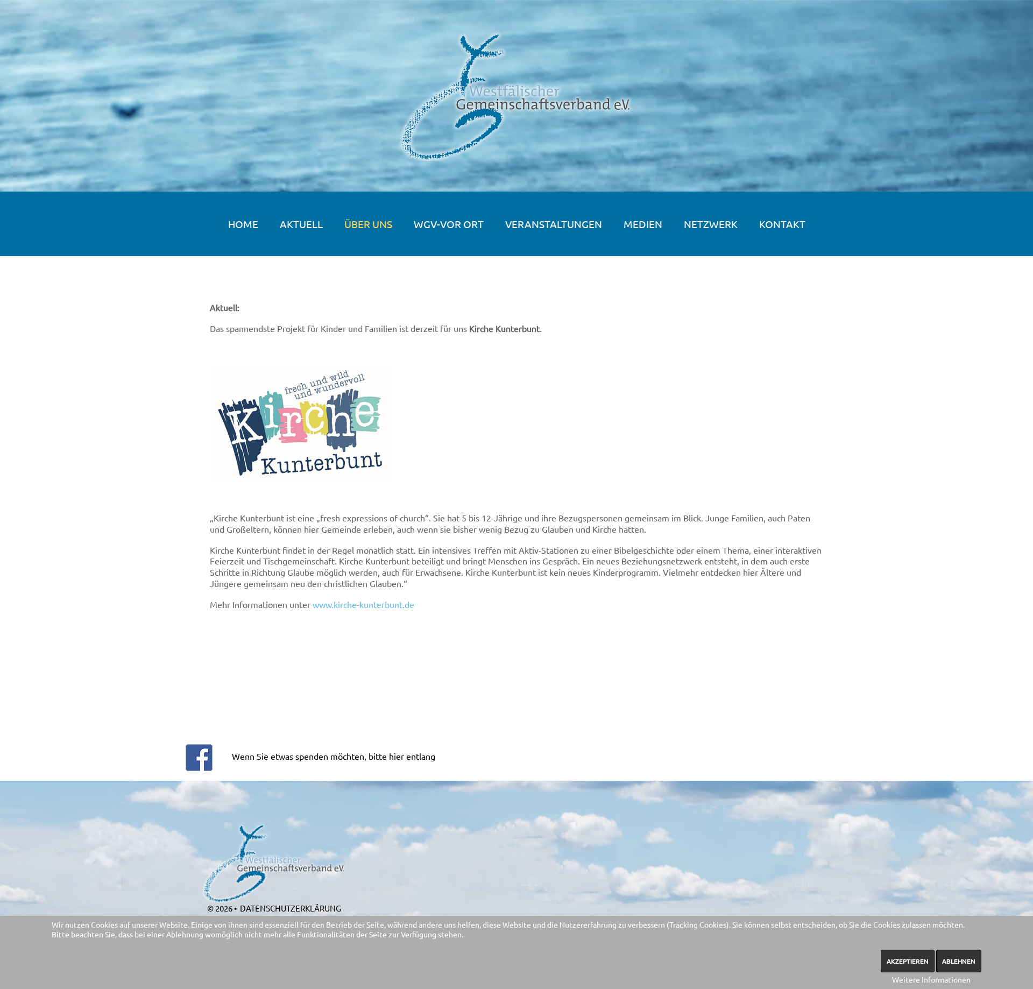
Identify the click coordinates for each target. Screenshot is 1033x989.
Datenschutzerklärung (290, 908)
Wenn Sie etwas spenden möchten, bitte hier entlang (333, 756)
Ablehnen (958, 961)
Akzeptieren (908, 961)
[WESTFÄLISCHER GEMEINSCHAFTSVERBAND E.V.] (517, 96)
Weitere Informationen (931, 979)
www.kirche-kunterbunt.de (363, 604)
